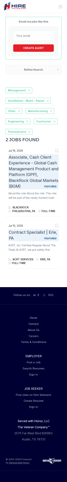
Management (17, 90)
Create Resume (34, 400)
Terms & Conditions (33, 342)
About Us (33, 330)
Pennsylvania (17, 131)
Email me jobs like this (33, 21)
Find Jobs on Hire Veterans (33, 394)
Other (12, 111)
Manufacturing (38, 111)
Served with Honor (19, 462)
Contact (33, 323)
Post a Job (34, 362)
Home (33, 317)
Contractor (43, 121)
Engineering (16, 121)
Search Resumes (33, 368)
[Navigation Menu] (60, 6)
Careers (34, 336)
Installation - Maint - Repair (26, 100)
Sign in (33, 374)
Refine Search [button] (33, 69)
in (34, 295)
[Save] (57, 151)
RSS (50, 295)
